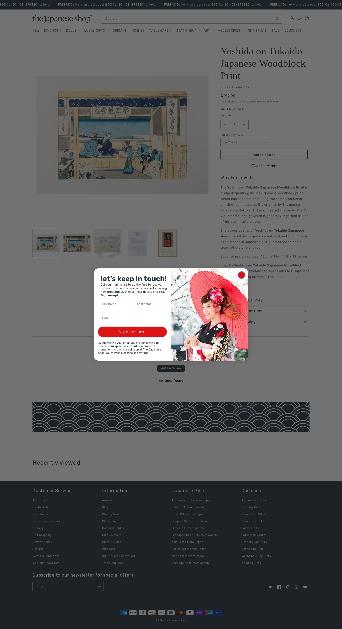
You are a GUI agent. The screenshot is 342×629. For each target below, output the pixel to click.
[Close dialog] (241, 275)
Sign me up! (132, 332)
